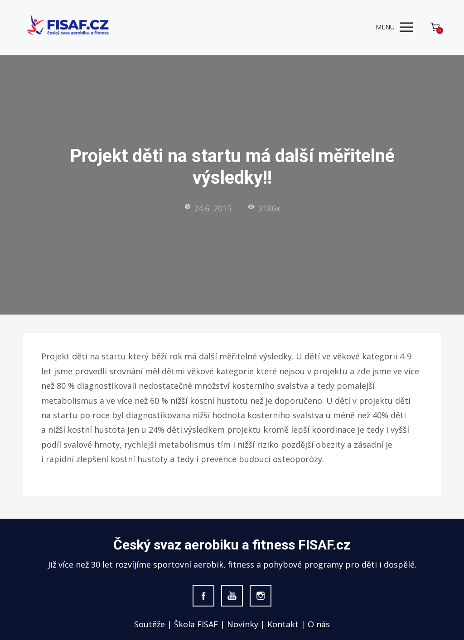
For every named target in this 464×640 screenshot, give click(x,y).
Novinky (242, 624)
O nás (319, 624)
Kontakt (283, 624)
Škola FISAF (196, 624)
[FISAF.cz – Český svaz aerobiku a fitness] (68, 27)
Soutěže (149, 624)
